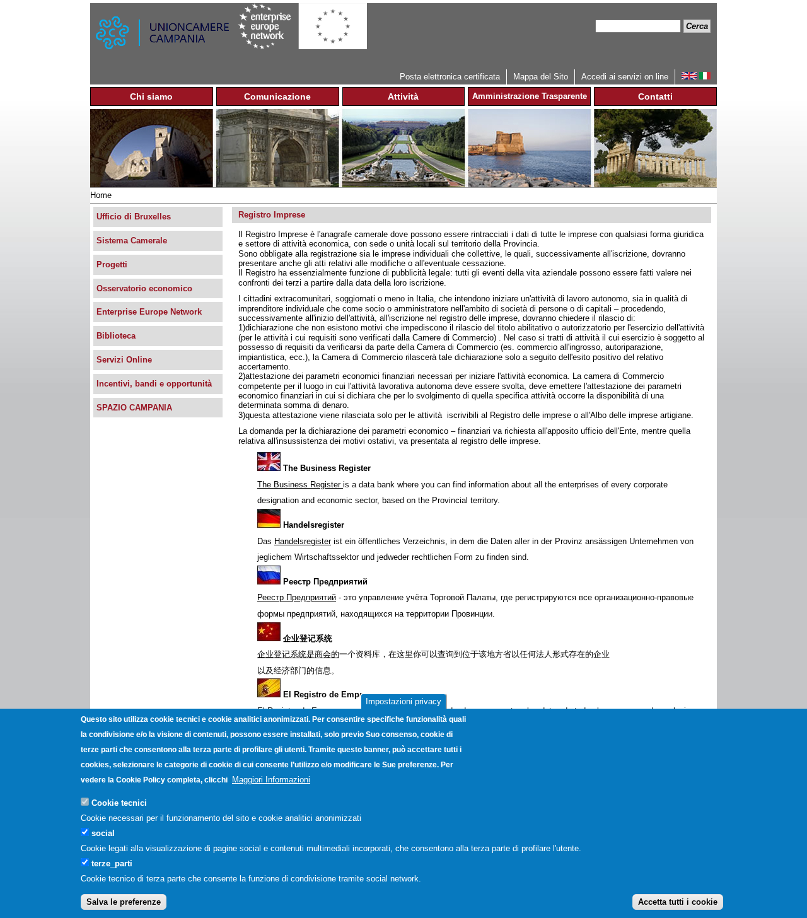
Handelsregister (302, 541)
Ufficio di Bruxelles (133, 216)
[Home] (164, 36)
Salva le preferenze (123, 902)
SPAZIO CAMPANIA (134, 407)
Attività (403, 96)
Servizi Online (124, 359)
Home (101, 195)
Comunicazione (277, 96)
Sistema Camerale (131, 240)
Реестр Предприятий (296, 597)
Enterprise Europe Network (149, 312)
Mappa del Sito (540, 76)
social (103, 832)
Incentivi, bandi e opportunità (154, 383)
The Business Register (300, 484)
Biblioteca (116, 335)
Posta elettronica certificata (450, 76)
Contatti (655, 96)
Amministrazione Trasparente (529, 96)
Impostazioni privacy (403, 701)
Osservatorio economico (144, 288)
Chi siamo (151, 96)
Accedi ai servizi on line (624, 76)
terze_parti (111, 863)
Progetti (111, 264)
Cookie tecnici (119, 802)
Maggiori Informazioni (271, 779)
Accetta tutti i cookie (677, 902)
